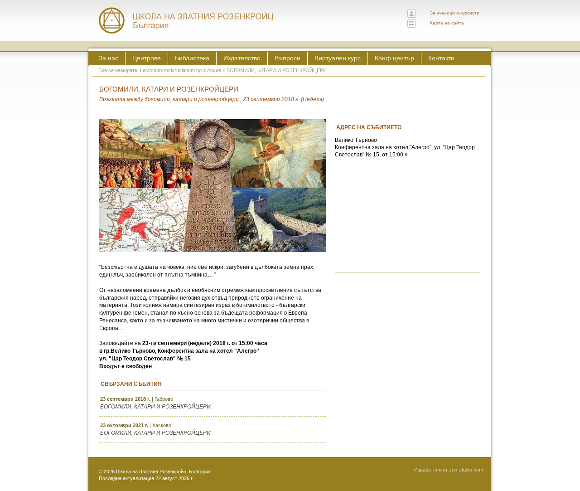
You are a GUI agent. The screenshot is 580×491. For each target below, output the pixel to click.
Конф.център (394, 58)
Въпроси (287, 58)
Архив (214, 70)
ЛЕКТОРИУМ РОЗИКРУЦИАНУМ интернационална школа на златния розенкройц (187, 20)
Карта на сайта (447, 22)
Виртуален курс (337, 58)
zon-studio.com (466, 469)
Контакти (441, 58)
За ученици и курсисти (454, 12)
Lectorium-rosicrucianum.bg (171, 70)
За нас (108, 58)
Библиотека (192, 58)
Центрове (146, 58)
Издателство (242, 58)
